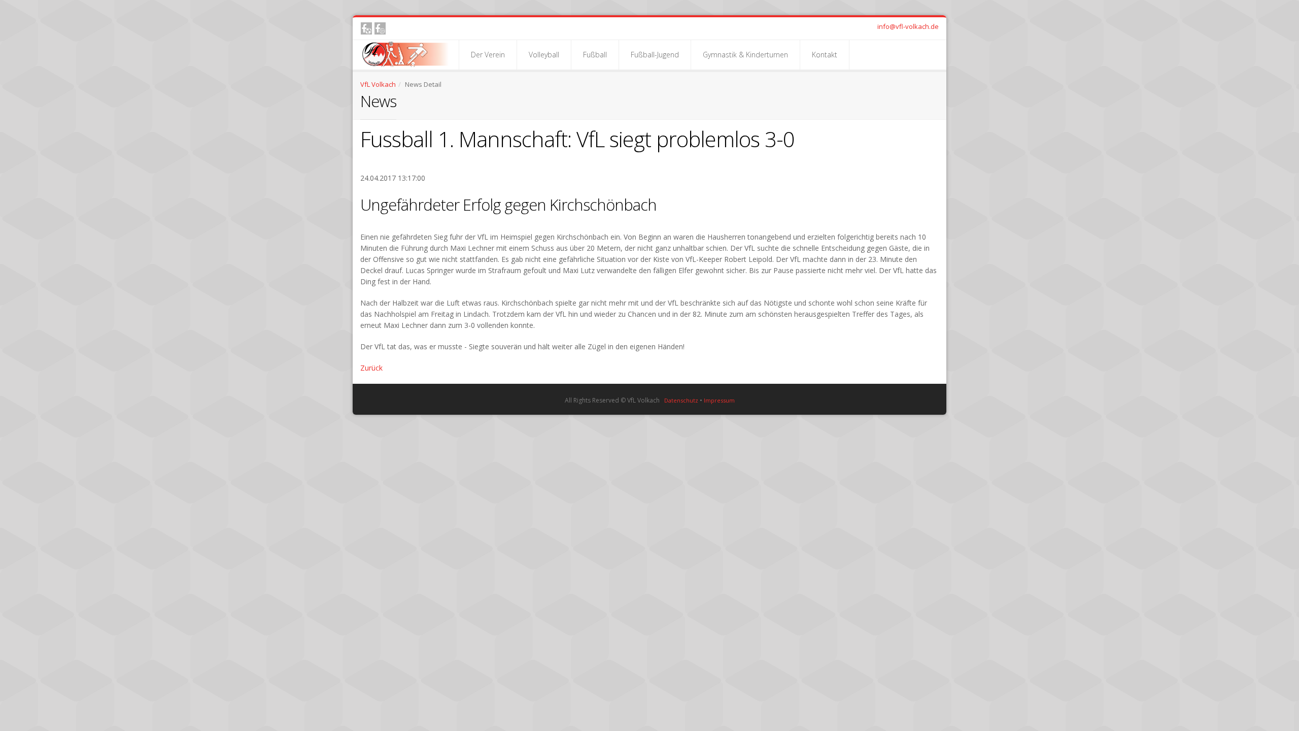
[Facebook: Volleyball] (380, 28)
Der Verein (488, 54)
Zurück (371, 368)
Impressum (719, 400)
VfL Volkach (378, 84)
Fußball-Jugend (655, 54)
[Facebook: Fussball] (366, 28)
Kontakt (824, 54)
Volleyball (544, 54)
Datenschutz (681, 400)
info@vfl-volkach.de (908, 26)
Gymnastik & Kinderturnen (745, 54)
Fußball (595, 54)
